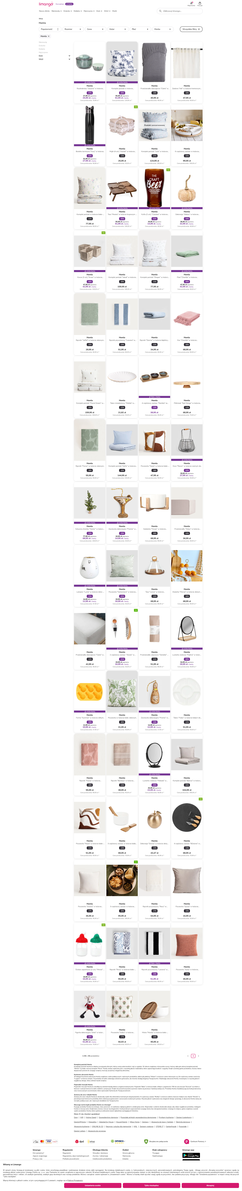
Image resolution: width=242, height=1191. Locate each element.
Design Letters (79, 1131)
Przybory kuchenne (166, 1117)
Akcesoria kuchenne (81, 1126)
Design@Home (80, 1122)
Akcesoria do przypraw (97, 1131)
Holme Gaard (91, 1117)
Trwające (155, 1153)
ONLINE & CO (97, 1126)
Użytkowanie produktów (102, 1159)
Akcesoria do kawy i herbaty (162, 1122)
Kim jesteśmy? (38, 1153)
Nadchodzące (157, 1156)
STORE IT (159, 1126)
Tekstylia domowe (183, 1122)
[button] (200, 4)
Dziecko (125, 1159)
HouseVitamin (121, 1122)
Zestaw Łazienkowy (184, 1117)
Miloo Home (135, 1122)
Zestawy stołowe (146, 1126)
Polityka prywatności (71, 1159)
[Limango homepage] (46, 4)
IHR (81, 1117)
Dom (41, 56)
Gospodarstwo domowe (108, 1117)
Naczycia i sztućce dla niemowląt (118, 1126)
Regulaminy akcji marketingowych (76, 1156)
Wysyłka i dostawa (100, 1153)
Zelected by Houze (106, 1122)
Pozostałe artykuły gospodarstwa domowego (138, 1117)
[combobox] (179, 11)
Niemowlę (126, 1156)
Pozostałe (183, 1126)
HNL (135, 1126)
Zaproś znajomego (40, 1156)
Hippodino (92, 1122)
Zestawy (145, 1122)
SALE (41, 59)
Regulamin (67, 1153)
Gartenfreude (171, 1126)
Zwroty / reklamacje (100, 1156)
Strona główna (128, 1153)
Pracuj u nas (37, 1159)
